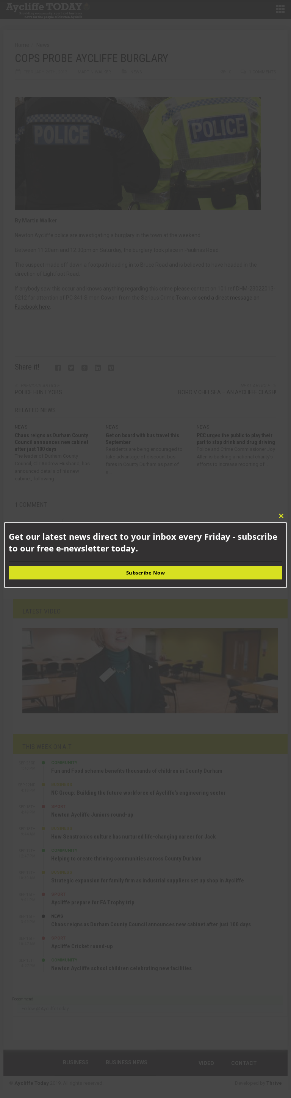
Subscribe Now (145, 572)
